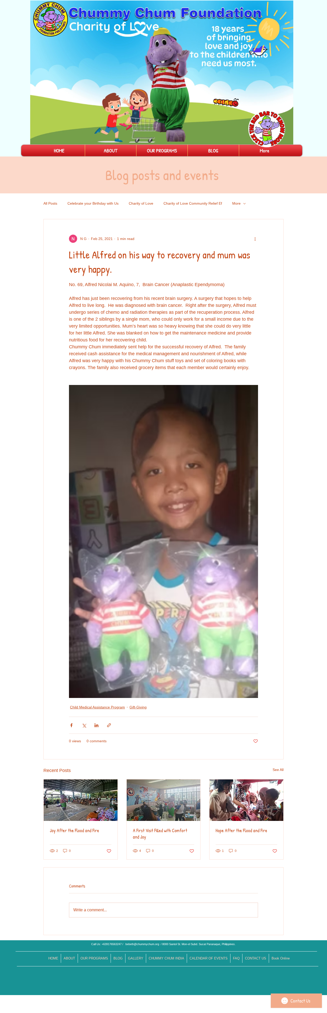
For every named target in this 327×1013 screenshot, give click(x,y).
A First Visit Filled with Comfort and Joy (160, 833)
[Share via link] (109, 725)
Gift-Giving (138, 707)
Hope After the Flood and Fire (241, 830)
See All (278, 770)
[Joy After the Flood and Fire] (81, 800)
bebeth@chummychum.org (142, 944)
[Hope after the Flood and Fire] (246, 800)
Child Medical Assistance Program (97, 707)
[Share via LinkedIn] (96, 725)
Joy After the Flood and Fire (74, 830)
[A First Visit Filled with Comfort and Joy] (164, 800)
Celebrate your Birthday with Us (93, 203)
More (236, 203)
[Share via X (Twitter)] (83, 725)
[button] (286, 138)
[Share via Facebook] (71, 725)
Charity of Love (141, 203)
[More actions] (255, 239)
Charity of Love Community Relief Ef (193, 203)
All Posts (50, 203)
